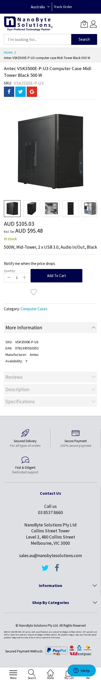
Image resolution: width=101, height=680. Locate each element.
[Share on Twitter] (20, 92)
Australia (38, 6)
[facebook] (57, 570)
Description (17, 389)
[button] (31, 208)
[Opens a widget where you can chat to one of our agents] (81, 671)
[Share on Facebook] (9, 92)
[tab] (50, 327)
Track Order (63, 6)
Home (8, 52)
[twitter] (45, 570)
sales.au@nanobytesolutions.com (50, 555)
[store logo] (28, 23)
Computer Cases (33, 308)
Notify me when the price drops (29, 263)
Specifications (20, 401)
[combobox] (37, 39)
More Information (23, 327)
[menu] (13, 673)
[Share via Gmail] (32, 92)
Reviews (14, 377)
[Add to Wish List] (34, 291)
